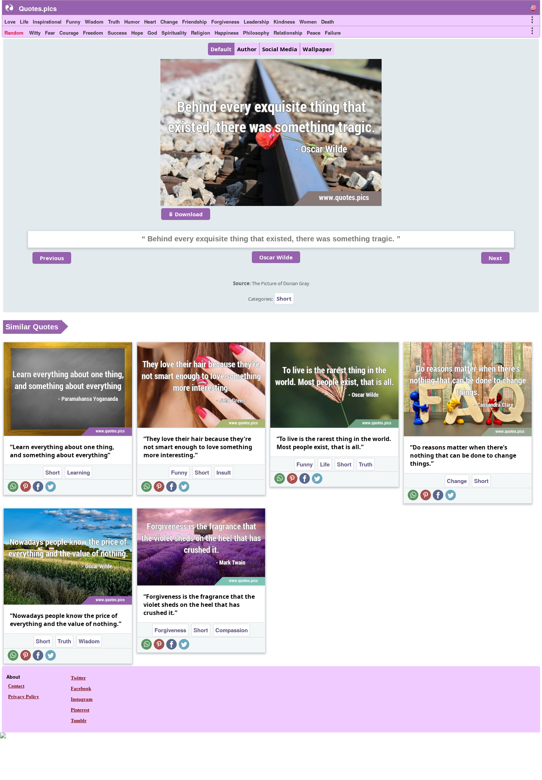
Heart (150, 21)
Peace (313, 32)
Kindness (284, 21)
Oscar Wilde (276, 257)
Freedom (93, 32)
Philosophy (256, 32)
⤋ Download (185, 214)
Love (9, 21)
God (152, 32)
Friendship (194, 21)
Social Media (279, 49)
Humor (132, 21)
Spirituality (174, 32)
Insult (223, 472)
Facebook (81, 688)
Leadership (256, 21)
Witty (35, 32)
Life (24, 21)
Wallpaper (317, 49)
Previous (52, 258)
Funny (73, 21)
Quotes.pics (38, 8)
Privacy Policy (23, 696)
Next (495, 258)
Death (327, 21)
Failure (333, 32)
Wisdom (94, 21)
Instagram (82, 699)
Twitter (78, 678)
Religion (200, 32)
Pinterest (80, 710)
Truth (114, 21)
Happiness (227, 32)
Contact (16, 686)
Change (169, 21)
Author (247, 49)
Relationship (288, 32)
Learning (78, 472)
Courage (69, 32)
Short (284, 298)
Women (308, 21)
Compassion (231, 630)
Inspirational (47, 21)
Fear (50, 32)
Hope (137, 32)
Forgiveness (225, 21)
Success (117, 32)
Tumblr (79, 720)
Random (14, 32)
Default (221, 49)
